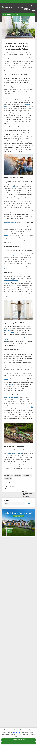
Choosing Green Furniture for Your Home (9, 486)
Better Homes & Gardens (11, 255)
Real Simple (11, 186)
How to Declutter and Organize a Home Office (26, 494)
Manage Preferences (18, 739)
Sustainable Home (8, 478)
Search (6, 501)
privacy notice (17, 732)
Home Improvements (27, 475)
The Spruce (7, 269)
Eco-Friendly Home (8, 475)
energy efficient (17, 475)
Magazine (6, 235)
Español (33, 5)
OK (18, 743)
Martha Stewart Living (10, 222)
